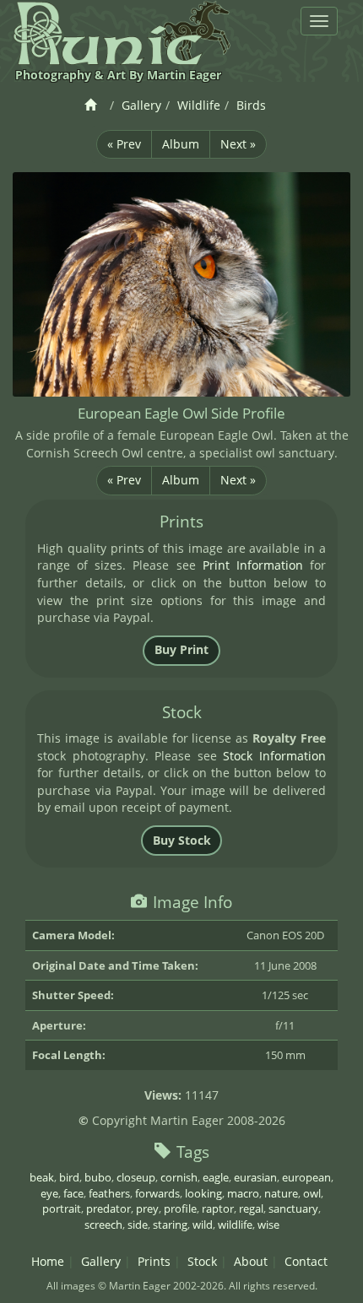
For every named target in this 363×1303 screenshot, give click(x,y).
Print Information (253, 565)
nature (281, 1193)
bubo (97, 1177)
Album (180, 144)
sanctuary (293, 1208)
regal (251, 1208)
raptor (218, 1208)
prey (147, 1208)
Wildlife (198, 105)
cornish (179, 1177)
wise (268, 1224)
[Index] (93, 105)
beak (42, 1177)
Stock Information (274, 756)
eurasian (255, 1177)
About (251, 1261)
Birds (251, 105)
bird (69, 1177)
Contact (306, 1261)
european (306, 1177)
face (73, 1193)
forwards (157, 1193)
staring (170, 1224)
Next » (238, 144)
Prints (154, 1261)
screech (103, 1224)
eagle (216, 1177)
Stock (202, 1261)
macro (243, 1193)
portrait (61, 1208)
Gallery (141, 105)
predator (108, 1208)
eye (49, 1193)
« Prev (124, 144)
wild (202, 1224)
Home (47, 1261)
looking (203, 1193)
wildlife (235, 1224)
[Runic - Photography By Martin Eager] (121, 32)
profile (180, 1208)
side (137, 1224)
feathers (109, 1193)
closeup (135, 1177)
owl (312, 1193)
